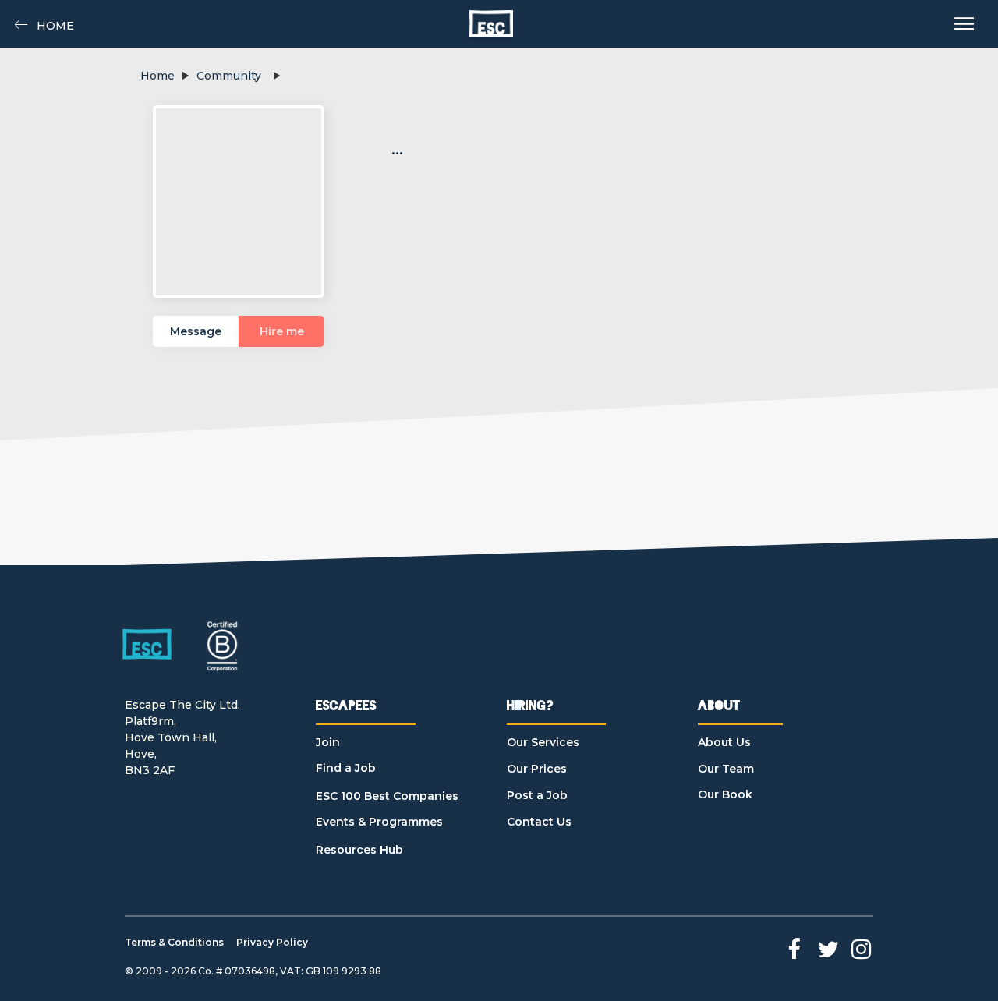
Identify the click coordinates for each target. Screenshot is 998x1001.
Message (195, 331)
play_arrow (185, 76)
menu (964, 24)
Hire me (282, 331)
